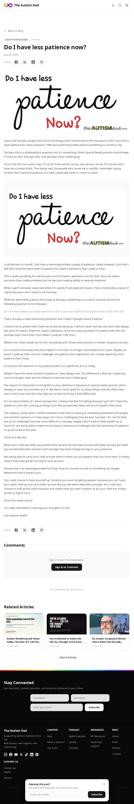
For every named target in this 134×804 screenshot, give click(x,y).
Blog (49, 736)
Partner (116, 747)
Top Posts (52, 747)
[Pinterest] (37, 754)
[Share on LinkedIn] (33, 62)
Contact (116, 753)
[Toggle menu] (127, 5)
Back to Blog (15, 31)
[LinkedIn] (31, 754)
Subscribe (94, 707)
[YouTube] (16, 754)
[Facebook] (10, 754)
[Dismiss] (104, 784)
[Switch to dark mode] (113, 5)
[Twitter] (21, 754)
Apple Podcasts (77, 736)
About (115, 736)
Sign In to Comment (66, 567)
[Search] (120, 5)
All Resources (98, 736)
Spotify (72, 742)
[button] (66, 102)
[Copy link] (41, 62)
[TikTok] (26, 754)
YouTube (73, 747)
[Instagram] (5, 754)
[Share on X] (24, 62)
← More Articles (67, 657)
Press (115, 742)
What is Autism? (56, 742)
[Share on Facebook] (16, 62)
